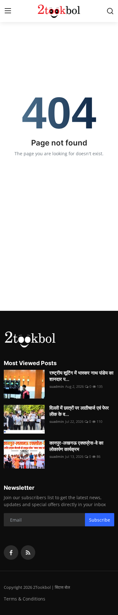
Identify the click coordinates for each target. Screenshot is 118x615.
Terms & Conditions (24, 599)
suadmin (56, 386)
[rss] (28, 552)
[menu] (8, 11)
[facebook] (11, 552)
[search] (110, 11)
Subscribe (99, 520)
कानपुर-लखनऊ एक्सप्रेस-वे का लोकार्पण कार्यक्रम (76, 446)
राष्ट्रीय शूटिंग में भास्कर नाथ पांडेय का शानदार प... (81, 376)
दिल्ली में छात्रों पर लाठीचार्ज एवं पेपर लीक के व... (79, 411)
